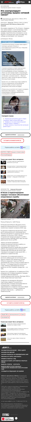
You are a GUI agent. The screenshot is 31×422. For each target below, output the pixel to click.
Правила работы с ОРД (8, 358)
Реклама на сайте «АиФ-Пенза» (11, 356)
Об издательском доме (9, 350)
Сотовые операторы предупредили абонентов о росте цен (15, 162)
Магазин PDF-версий (7, 352)
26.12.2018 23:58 (5, 6)
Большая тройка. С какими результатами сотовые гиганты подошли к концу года (16, 167)
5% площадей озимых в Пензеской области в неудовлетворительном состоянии (17, 329)
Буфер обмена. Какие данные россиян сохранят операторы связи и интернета (16, 181)
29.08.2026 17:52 (5, 189)
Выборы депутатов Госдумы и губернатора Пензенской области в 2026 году (14, 368)
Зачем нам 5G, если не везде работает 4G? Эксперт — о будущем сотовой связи (17, 176)
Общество (10, 22)
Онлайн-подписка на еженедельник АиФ (14, 354)
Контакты (16, 364)
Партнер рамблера (14, 414)
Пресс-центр (22, 350)
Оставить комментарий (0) (12, 140)
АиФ (13, 219)
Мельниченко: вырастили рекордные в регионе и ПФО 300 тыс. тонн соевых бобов (17, 334)
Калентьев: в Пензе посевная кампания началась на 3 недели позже (16, 324)
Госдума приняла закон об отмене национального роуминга (15, 171)
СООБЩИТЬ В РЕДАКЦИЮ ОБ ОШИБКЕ (12, 371)
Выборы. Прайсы (6, 364)
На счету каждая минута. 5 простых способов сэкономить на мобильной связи (15, 104)
